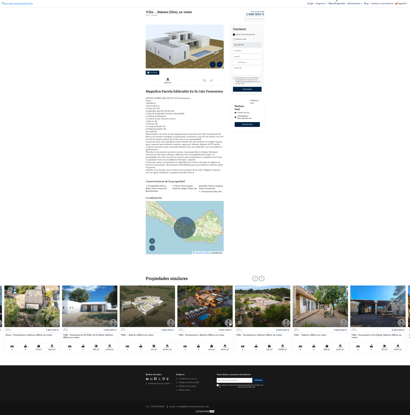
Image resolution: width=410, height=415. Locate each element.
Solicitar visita (241, 39)
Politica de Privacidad (189, 382)
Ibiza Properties (337, 3)
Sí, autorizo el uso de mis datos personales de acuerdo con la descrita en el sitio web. (248, 81)
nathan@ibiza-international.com (244, 117)
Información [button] (353, 3)
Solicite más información (245, 34)
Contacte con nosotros (382, 3)
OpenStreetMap (202, 253)
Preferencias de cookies (159, 383)
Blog (366, 3)
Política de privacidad (244, 82)
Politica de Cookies (188, 386)
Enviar (258, 380)
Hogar (311, 4)
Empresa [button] (320, 3)
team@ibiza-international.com (193, 406)
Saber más (247, 124)
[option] (185, 46)
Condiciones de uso (188, 379)
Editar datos (184, 390)
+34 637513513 (157, 406)
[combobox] (235, 62)
